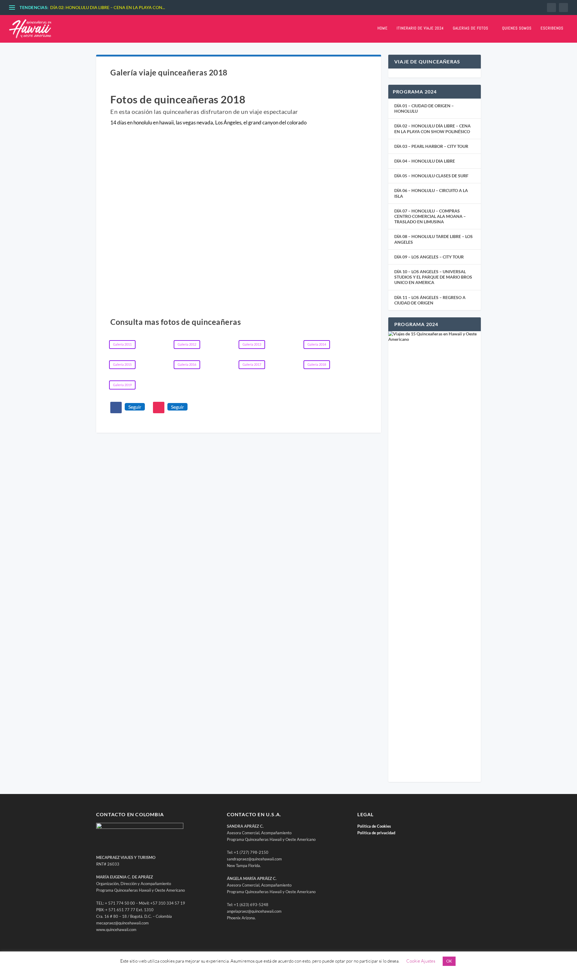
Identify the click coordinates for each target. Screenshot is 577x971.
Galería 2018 (316, 364)
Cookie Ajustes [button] (420, 961)
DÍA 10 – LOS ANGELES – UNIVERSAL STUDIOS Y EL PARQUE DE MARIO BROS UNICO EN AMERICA (433, 277)
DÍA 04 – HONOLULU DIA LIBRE (424, 160)
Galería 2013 (252, 344)
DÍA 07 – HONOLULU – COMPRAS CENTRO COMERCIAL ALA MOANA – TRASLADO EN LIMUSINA (430, 216)
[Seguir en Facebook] (116, 407)
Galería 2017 (252, 364)
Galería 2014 (316, 344)
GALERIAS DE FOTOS (470, 28)
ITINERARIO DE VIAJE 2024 (420, 28)
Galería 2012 (187, 344)
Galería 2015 (122, 364)
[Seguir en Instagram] (158, 407)
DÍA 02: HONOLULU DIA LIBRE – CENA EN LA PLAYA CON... (107, 7)
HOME (382, 28)
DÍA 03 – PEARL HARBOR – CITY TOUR (431, 146)
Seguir (134, 407)
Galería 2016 (187, 364)
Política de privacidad (376, 832)
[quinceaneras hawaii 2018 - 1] (238, 282)
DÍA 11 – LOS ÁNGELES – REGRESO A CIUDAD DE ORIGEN (430, 300)
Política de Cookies (374, 826)
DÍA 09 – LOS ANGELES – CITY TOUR (429, 256)
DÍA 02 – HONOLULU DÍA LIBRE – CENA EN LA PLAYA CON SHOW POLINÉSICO (432, 128)
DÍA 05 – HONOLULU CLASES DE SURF (431, 175)
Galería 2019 (122, 385)
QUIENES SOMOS (517, 28)
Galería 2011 (122, 344)
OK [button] (449, 961)
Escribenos (552, 28)
